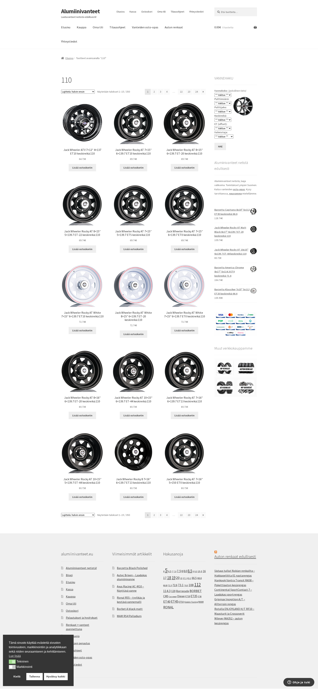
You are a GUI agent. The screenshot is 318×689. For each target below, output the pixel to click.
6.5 (169, 571)
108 (191, 585)
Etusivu (121, 11)
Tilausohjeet (177, 11)
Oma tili (161, 11)
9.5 (195, 571)
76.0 (186, 585)
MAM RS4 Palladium (129, 616)
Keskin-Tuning (191, 602)
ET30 (187, 596)
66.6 (199, 578)
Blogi (69, 575)
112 (197, 584)
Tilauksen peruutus (78, 643)
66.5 (194, 578)
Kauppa (81, 27)
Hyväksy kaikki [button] (55, 676)
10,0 (200, 571)
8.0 (185, 571)
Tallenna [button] (34, 676)
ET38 (200, 596)
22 (181, 91)
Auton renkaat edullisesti (235, 556)
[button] (12, 662)
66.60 (165, 585)
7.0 (175, 571)
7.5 (179, 571)
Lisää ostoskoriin (82, 167)
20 (178, 577)
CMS (165, 596)
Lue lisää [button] (15, 656)
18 (169, 577)
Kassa (133, 11)
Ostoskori (146, 11)
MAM (201, 601)
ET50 (181, 601)
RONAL (168, 607)
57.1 (185, 578)
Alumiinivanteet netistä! (81, 568)
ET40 (166, 601)
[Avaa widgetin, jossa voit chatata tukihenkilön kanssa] (298, 682)
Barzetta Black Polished (132, 568)
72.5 (170, 585)
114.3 (167, 591)
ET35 (194, 596)
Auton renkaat (174, 27)
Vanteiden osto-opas (145, 27)
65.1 (189, 578)
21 (181, 578)
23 (189, 91)
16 (204, 571)
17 (165, 578)
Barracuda (182, 591)
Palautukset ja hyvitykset (82, 617)
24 (196, 91)
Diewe (181, 596)
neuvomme (235, 193)
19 (173, 577)
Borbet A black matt (130, 609)
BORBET (196, 591)
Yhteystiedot (196, 11)
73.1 (181, 585)
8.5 (190, 570)
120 (173, 591)
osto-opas (239, 189)
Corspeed (173, 596)
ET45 (174, 601)
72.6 (174, 585)
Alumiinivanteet (80, 11)
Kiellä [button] (16, 676)
